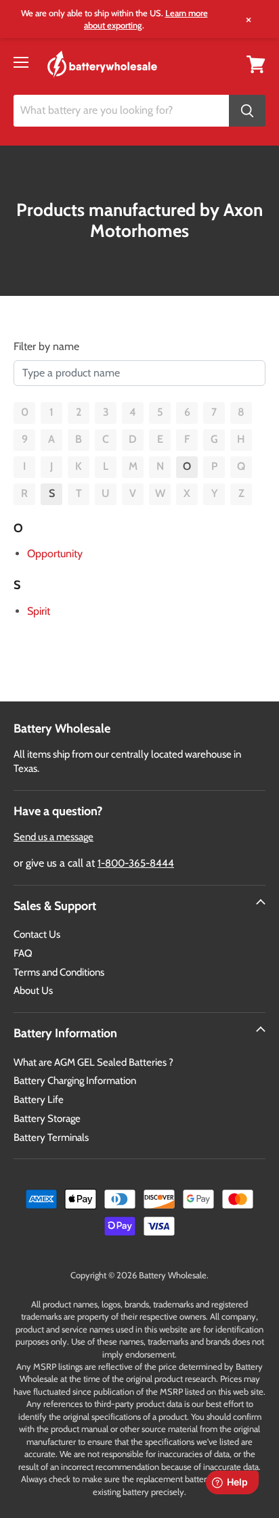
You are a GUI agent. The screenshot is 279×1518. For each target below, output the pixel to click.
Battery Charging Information (75, 1081)
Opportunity (55, 553)
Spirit (38, 611)
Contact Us (37, 934)
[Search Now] (247, 111)
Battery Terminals (51, 1137)
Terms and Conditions (59, 972)
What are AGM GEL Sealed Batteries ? (93, 1062)
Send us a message (53, 837)
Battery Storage (47, 1118)
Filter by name (46, 346)
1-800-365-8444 (136, 863)
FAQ (23, 953)
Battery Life (39, 1099)
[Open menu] (21, 62)
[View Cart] (255, 63)
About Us (33, 990)
